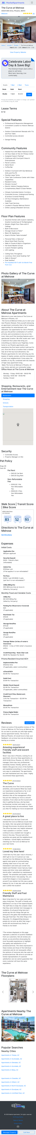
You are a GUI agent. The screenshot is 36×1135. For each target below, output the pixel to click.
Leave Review (29, 723)
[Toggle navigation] (32, 2)
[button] (18, 424)
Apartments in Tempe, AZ (10, 1055)
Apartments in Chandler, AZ (11, 1078)
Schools (5, 403)
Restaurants (7, 395)
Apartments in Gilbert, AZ (10, 1082)
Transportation (8, 406)
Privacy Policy (18, 1123)
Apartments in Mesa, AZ (9, 1070)
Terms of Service (18, 1120)
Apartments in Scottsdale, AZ (11, 1059)
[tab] (5, 85)
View (29, 94)
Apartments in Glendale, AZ (11, 1062)
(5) (34, 14)
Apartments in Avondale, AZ (11, 1066)
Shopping (6, 399)
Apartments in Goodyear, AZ (11, 1089)
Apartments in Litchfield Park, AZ (13, 1093)
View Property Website (18, 52)
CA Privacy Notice (18, 1117)
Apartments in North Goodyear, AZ (13, 1086)
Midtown (4, 13)
